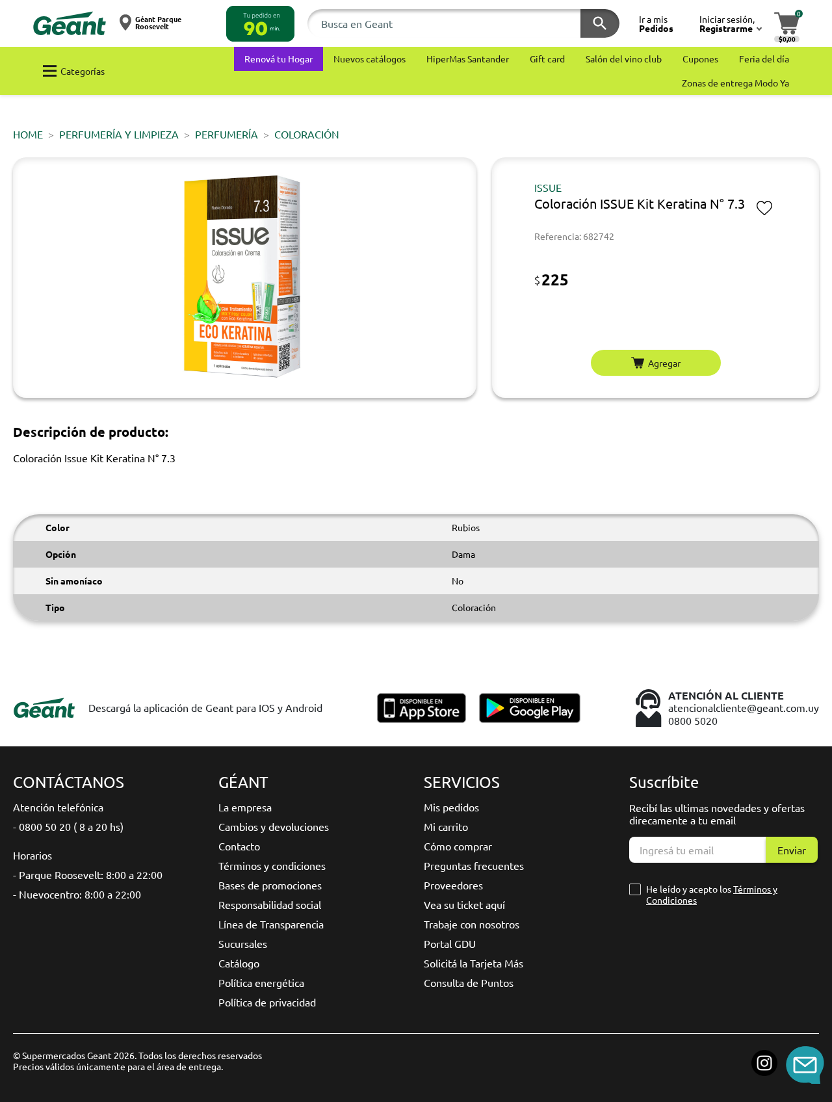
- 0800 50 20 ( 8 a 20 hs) (68, 826)
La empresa (245, 807)
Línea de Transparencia (271, 924)
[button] (260, 24)
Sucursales (242, 943)
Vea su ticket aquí (464, 904)
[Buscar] (599, 23)
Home (28, 133)
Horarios (32, 855)
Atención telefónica (58, 807)
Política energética (261, 982)
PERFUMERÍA (226, 133)
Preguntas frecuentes (474, 865)
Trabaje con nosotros (471, 924)
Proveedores (453, 885)
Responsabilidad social (269, 904)
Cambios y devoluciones (273, 826)
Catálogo (238, 963)
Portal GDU (450, 943)
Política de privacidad (267, 1002)
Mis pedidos (451, 807)
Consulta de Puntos (469, 982)
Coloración (306, 133)
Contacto (239, 846)
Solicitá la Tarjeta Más (473, 963)
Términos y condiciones (272, 865)
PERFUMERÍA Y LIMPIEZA (119, 133)
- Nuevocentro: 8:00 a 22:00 (77, 894)
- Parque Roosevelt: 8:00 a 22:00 (87, 874)
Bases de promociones (270, 885)
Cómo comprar (458, 846)
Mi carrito (446, 826)
